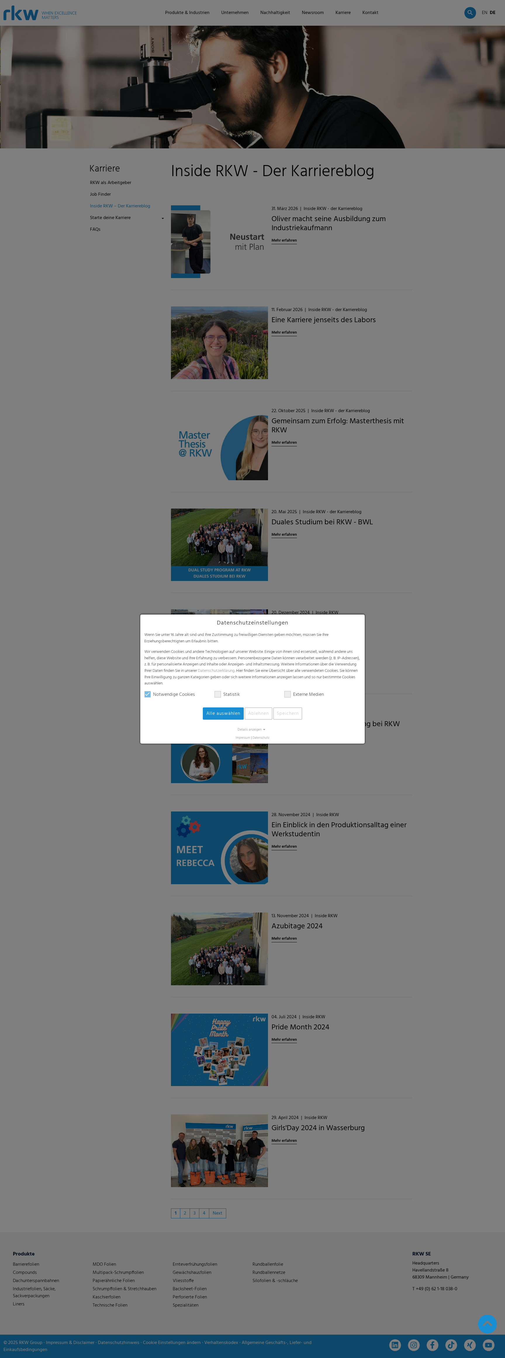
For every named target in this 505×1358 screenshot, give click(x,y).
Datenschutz (260, 738)
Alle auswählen (223, 713)
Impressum (243, 738)
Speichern (288, 713)
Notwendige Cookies (174, 694)
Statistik (231, 694)
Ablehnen (258, 713)
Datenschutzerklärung (216, 670)
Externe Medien (308, 694)
